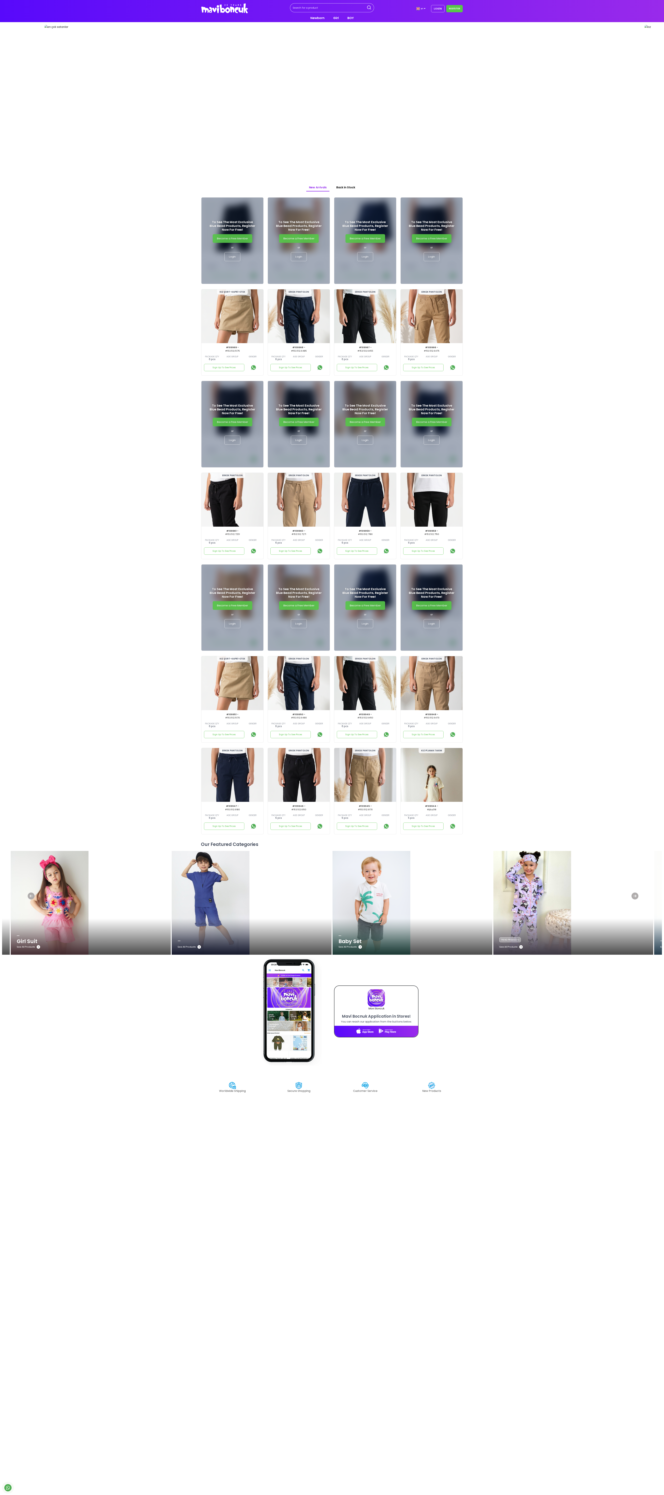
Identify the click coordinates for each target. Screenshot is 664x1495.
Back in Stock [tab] (345, 187)
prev (89, 98)
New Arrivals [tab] (318, 187)
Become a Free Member (232, 238)
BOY (350, 18)
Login (232, 256)
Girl (336, 18)
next (574, 98)
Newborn (317, 18)
